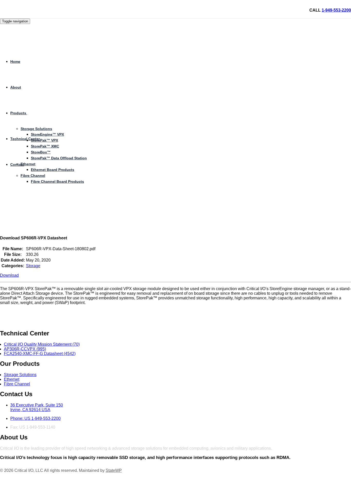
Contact (17, 164)
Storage (33, 266)
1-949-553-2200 (336, 10)
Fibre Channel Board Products (57, 181)
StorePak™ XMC (45, 146)
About (15, 87)
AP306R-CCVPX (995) (25, 349)
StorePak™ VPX (44, 140)
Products (18, 113)
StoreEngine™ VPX (47, 134)
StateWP (114, 470)
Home (15, 61)
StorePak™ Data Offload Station (59, 158)
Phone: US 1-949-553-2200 (35, 418)
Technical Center (25, 139)
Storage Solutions (20, 374)
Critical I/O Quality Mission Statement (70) (42, 344)
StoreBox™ (41, 152)
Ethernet (28, 164)
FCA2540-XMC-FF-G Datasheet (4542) (40, 353)
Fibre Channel (33, 176)
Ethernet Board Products (52, 170)
